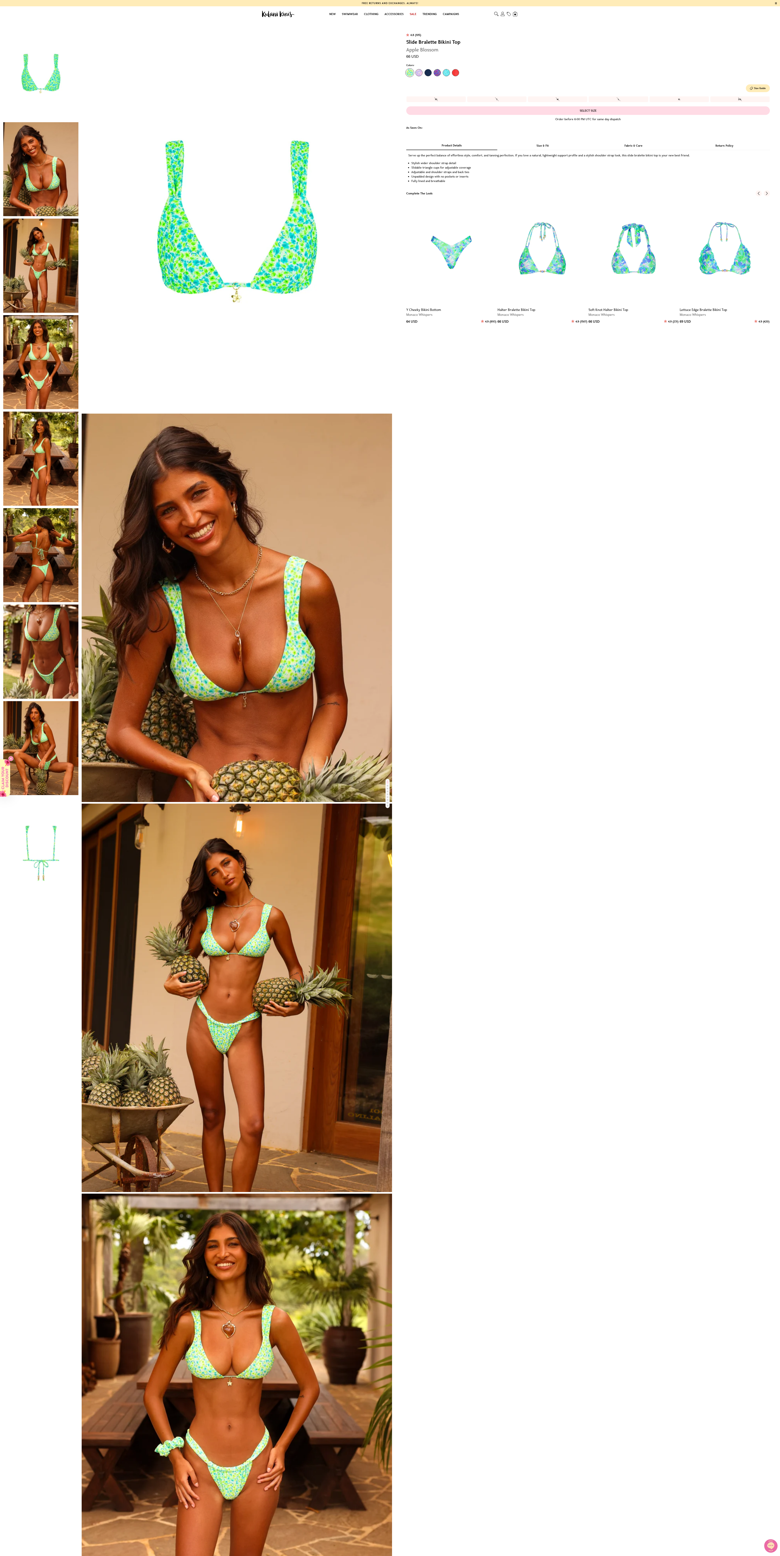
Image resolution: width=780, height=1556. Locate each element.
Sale (413, 14)
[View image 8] (41, 748)
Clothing (371, 14)
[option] (436, 99)
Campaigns (451, 14)
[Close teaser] (10, 758)
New (332, 14)
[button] (5, 778)
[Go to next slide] (767, 193)
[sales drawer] (509, 14)
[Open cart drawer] (515, 13)
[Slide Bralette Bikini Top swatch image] (409, 72)
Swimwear (350, 14)
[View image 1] (41, 72)
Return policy (724, 145)
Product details (452, 145)
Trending (429, 14)
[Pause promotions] (776, 3)
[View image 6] (41, 555)
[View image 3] (41, 265)
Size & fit (542, 145)
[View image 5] (41, 458)
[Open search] (496, 14)
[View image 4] (41, 362)
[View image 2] (41, 169)
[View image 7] (41, 651)
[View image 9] (41, 844)
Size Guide (760, 88)
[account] (502, 14)
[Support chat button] (771, 1546)
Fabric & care (633, 145)
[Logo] (278, 14)
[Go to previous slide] (759, 193)
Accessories (394, 14)
